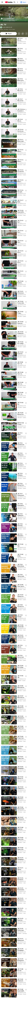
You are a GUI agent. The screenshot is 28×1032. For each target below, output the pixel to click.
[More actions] (26, 33)
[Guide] (2, 2)
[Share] (22, 33)
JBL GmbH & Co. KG (21, 41)
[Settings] (17, 2)
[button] (14, 14)
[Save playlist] (19, 33)
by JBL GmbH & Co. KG (7, 27)
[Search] (14, 2)
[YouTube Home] (9, 2)
